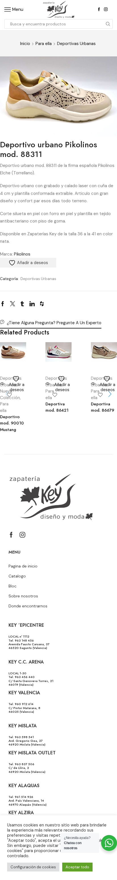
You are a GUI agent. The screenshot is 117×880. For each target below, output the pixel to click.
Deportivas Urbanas (76, 43)
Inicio (25, 43)
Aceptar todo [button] (77, 867)
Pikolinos (22, 254)
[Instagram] (106, 9)
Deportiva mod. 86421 (56, 407)
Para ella (43, 43)
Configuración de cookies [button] (33, 867)
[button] (110, 394)
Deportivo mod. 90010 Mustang (12, 423)
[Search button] (107, 23)
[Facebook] (99, 9)
